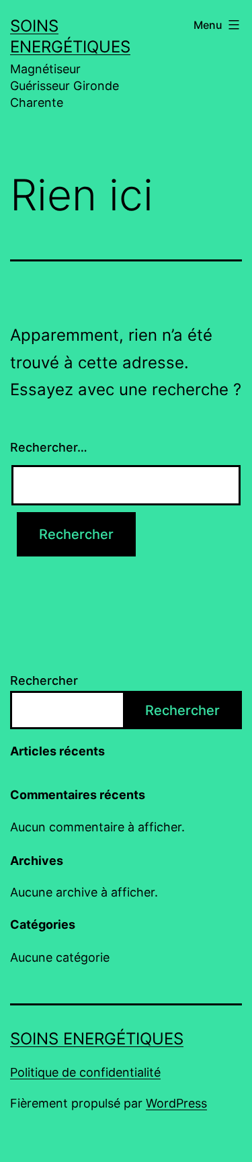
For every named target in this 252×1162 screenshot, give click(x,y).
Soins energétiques (96, 1038)
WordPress (176, 1103)
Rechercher (44, 680)
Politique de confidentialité (85, 1072)
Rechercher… (48, 447)
